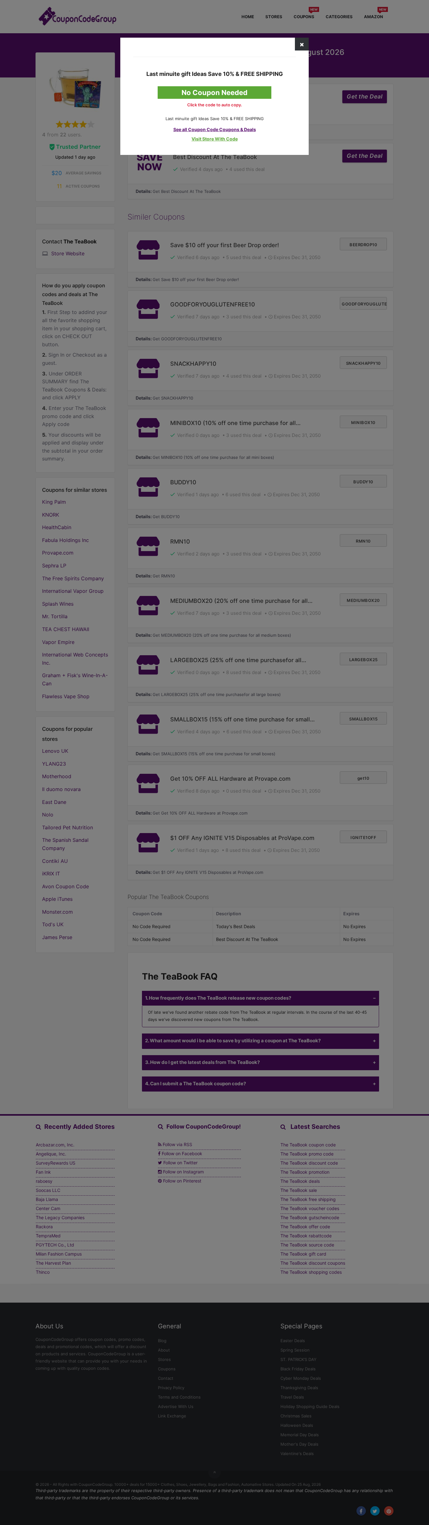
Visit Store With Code (215, 138)
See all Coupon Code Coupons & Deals (214, 129)
